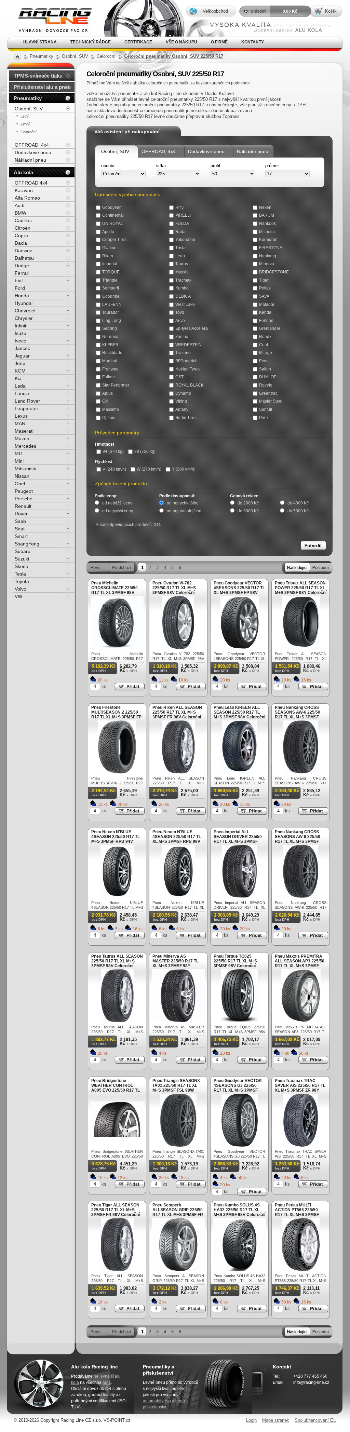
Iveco (20, 340)
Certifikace (138, 42)
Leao (180, 256)
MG (19, 453)
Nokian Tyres (187, 369)
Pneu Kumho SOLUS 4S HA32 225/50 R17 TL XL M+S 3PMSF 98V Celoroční (239, 1210)
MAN (20, 423)
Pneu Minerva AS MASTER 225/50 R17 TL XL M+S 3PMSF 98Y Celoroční (175, 963)
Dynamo (183, 393)
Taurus (181, 263)
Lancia (22, 393)
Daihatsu (24, 258)
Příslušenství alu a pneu (42, 87)
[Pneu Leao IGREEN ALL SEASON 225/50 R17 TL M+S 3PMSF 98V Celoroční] (239, 771)
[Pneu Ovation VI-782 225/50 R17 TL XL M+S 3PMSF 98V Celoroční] (178, 647)
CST (179, 377)
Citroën (22, 228)
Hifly (179, 207)
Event (264, 361)
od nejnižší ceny (117, 503)
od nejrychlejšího (183, 503)
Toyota (22, 581)
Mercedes (25, 446)
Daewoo (23, 250)
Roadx (265, 336)
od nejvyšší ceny (117, 511)
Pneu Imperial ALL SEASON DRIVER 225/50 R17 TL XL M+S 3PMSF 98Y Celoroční (238, 839)
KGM (20, 371)
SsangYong (27, 543)
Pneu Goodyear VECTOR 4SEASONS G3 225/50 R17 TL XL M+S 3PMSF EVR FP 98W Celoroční (238, 1087)
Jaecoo (22, 348)
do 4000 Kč (298, 503)
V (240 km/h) (114, 469)
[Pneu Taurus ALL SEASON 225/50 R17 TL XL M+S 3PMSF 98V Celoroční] (117, 1020)
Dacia (21, 243)
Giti (105, 401)
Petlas (265, 288)
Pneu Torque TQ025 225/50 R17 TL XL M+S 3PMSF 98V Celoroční (235, 961)
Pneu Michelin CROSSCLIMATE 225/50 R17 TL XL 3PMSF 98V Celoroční (114, 590)
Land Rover (27, 401)
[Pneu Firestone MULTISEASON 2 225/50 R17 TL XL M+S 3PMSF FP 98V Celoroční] (117, 771)
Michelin (267, 231)
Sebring (109, 328)
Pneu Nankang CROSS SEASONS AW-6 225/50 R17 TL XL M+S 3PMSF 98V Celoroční (297, 714)
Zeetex (181, 336)
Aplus (107, 393)
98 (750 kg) (145, 451)
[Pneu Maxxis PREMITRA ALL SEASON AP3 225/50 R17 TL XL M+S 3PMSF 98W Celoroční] (301, 1020)
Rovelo (265, 385)
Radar (181, 231)
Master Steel (270, 401)
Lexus (21, 416)
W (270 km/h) (149, 469)
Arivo (180, 320)
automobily (153, 1401)
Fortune (266, 320)
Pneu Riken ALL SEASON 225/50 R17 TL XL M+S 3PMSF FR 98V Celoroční (177, 712)
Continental (113, 215)
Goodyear (111, 207)
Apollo (108, 231)
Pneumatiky (28, 98)
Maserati (24, 431)
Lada (20, 386)
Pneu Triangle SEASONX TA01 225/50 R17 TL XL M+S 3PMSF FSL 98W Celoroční (176, 1087)
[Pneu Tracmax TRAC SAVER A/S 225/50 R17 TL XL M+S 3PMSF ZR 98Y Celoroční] (300, 1145)
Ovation (109, 247)
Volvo (20, 589)
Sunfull (265, 409)
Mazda (22, 438)
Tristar (181, 247)
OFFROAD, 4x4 (159, 151)
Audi (19, 205)
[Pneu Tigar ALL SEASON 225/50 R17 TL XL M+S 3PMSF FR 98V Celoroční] (117, 1269)
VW (18, 596)
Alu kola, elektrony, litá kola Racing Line (49, 9)
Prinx (264, 417)
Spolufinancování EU (315, 1420)
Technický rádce (90, 42)
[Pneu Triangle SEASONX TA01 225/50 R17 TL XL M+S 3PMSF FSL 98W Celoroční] (178, 1145)
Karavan (24, 190)
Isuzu (20, 333)
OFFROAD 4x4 (31, 183)
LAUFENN (112, 304)
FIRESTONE (270, 247)
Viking (181, 401)
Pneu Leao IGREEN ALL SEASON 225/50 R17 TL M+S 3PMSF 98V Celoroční (239, 712)
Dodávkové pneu (206, 151)
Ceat (263, 344)
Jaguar (22, 356)
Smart (21, 536)
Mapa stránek (275, 1420)
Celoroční (29, 132)
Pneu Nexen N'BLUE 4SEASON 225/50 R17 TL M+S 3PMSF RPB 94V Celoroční (115, 839)
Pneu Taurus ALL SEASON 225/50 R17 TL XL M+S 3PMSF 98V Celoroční (117, 961)
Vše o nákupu (181, 42)
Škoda (21, 566)
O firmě (219, 42)
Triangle (110, 280)
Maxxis (181, 272)
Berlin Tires (186, 417)
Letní (25, 116)
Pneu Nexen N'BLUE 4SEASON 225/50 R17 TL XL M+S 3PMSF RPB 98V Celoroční (176, 839)
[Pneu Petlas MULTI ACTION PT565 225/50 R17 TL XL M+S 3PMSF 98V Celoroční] (301, 1269)
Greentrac (268, 393)
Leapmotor (26, 408)
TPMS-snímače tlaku (38, 76)
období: (108, 165)
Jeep (20, 363)
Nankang (267, 256)
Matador (266, 304)
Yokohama (185, 239)
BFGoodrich (186, 361)
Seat (20, 528)
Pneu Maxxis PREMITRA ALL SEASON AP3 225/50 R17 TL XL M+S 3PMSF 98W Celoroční (299, 963)
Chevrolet (25, 310)
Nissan (22, 476)
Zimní (25, 124)
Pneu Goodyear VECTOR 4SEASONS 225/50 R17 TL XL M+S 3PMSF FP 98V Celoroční (239, 590)
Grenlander (269, 328)
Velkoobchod (215, 11)
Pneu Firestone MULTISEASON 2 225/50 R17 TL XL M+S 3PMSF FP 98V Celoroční (116, 714)
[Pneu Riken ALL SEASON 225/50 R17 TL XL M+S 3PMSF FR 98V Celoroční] (178, 771)
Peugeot (24, 491)
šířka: (161, 165)
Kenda (265, 312)
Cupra (21, 235)
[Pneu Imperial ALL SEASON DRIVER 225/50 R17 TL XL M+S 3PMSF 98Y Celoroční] (239, 896)
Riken (107, 256)
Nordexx (110, 336)
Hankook (267, 223)
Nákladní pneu (252, 151)
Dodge (22, 265)
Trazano (183, 352)
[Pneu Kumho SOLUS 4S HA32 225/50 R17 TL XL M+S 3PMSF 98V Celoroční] (239, 1269)
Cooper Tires (114, 239)
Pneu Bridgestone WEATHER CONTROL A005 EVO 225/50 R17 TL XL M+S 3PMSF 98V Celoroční (115, 1090)
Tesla (20, 574)
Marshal (109, 361)
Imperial (109, 263)
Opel (20, 483)
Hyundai (23, 303)
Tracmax (183, 280)
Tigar (264, 280)
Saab (20, 521)
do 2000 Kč (248, 503)
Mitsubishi (25, 468)
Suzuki (22, 559)
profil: (216, 165)
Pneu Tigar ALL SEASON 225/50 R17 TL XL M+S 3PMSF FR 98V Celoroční (115, 1210)
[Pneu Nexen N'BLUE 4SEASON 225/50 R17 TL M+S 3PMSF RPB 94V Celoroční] (117, 896)
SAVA (264, 296)
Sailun (265, 369)
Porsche (23, 498)
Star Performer (115, 385)
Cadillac (23, 220)
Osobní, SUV (115, 151)
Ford (20, 288)
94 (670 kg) (113, 451)
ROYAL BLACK (189, 385)
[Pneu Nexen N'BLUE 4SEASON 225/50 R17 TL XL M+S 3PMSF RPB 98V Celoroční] (178, 896)
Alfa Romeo (27, 198)
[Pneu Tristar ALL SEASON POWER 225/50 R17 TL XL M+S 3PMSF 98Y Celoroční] (301, 647)
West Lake (185, 304)
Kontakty (252, 42)
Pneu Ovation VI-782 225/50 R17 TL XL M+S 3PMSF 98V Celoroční (174, 588)
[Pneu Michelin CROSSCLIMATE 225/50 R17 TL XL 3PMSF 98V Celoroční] (117, 647)
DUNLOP (268, 377)
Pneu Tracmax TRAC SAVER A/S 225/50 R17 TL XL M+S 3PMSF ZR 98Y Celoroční (300, 1087)
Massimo (110, 409)
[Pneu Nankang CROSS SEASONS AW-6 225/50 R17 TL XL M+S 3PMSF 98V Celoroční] (300, 771)
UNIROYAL (112, 223)
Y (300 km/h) (184, 469)
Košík (331, 11)
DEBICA (183, 296)
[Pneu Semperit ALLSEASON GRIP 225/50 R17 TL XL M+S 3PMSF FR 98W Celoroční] (178, 1269)
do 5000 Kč (298, 511)
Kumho (182, 288)
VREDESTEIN (188, 344)
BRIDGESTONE (274, 272)
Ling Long (111, 320)
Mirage (265, 352)
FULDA (182, 223)
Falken (108, 377)
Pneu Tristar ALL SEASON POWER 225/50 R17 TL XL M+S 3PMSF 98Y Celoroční (300, 588)
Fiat (19, 280)
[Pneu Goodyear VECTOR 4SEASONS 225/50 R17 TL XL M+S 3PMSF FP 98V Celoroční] (239, 647)
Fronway (110, 369)
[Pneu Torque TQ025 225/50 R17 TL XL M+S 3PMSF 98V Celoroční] (239, 1020)
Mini (19, 461)
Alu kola (23, 172)
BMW (20, 213)
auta (107, 1382)
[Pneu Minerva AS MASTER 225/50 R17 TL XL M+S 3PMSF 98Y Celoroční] (178, 1020)
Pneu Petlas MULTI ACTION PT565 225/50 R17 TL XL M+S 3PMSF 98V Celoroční (297, 1212)
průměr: (272, 165)
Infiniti (21, 325)
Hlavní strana (40, 42)
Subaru (22, 551)
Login (251, 1420)
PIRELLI (183, 215)
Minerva (266, 263)
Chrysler (24, 318)
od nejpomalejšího (184, 511)
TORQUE (111, 272)
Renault (23, 506)
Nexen (265, 207)
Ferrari (22, 273)
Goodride (111, 296)
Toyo (179, 312)
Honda (22, 295)
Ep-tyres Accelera (191, 328)
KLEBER (110, 344)
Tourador (110, 312)
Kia (18, 378)
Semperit (110, 288)
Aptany (181, 409)
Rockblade (112, 352)
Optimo (109, 417)
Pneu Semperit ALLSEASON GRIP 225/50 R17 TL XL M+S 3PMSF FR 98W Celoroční (177, 1212)
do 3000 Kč (248, 511)
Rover (21, 513)
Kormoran (268, 239)
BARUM (266, 215)
